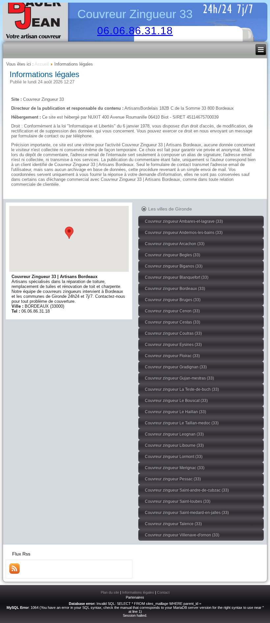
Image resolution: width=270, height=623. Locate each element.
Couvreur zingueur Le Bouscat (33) (176, 400)
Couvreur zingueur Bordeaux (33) (175, 288)
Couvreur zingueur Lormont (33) (173, 456)
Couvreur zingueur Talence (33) (173, 524)
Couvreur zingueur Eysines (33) (173, 344)
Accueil (42, 64)
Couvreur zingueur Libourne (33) (174, 445)
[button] (69, 232)
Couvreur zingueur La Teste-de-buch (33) (182, 389)
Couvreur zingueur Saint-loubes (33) (177, 501)
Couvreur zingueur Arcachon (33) (174, 243)
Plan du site (110, 592)
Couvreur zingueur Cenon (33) (172, 311)
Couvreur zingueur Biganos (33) (173, 266)
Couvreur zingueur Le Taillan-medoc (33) (182, 423)
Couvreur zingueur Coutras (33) (173, 333)
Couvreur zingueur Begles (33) (172, 255)
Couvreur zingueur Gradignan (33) (176, 367)
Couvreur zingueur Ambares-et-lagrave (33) (184, 221)
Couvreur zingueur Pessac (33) (173, 479)
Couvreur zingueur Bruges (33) (173, 299)
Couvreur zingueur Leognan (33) (174, 434)
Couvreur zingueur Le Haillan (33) (175, 412)
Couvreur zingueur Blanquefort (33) (176, 277)
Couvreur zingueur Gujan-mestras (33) (179, 378)
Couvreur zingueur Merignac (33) (174, 468)
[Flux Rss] (14, 572)
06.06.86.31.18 (135, 31)
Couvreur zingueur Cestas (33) (172, 322)
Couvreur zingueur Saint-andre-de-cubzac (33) (187, 490)
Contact (163, 592)
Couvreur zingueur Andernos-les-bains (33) (184, 232)
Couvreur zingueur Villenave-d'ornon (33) (182, 535)
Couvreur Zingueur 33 (135, 14)
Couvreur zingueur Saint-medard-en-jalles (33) (187, 512)
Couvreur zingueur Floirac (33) (172, 356)
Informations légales (44, 74)
